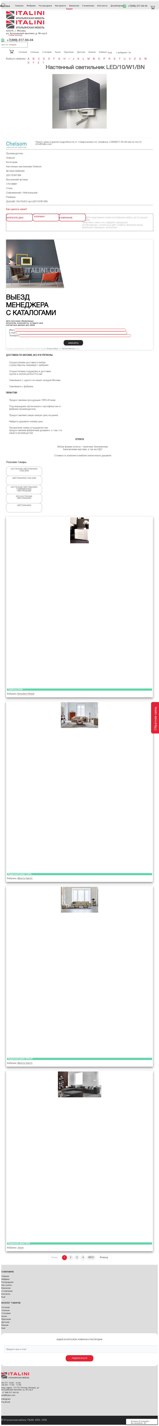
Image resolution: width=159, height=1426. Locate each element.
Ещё (3, 1297)
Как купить (60, 6)
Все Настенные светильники (24, 497)
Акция (69, 9)
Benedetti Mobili (25, 694)
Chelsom (10, 158)
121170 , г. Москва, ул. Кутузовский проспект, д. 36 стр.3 (26, 32)
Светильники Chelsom (24, 478)
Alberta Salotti (24, 879)
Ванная (4, 1325)
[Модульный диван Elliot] (79, 1155)
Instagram (6, 1399)
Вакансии (74, 6)
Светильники (24, 505)
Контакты (102, 6)
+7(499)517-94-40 (118, 142)
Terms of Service (68, 349)
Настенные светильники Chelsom (23, 167)
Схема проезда (15, 35)
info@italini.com (44, 144)
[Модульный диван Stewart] (79, 971)
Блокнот (134, 1421)
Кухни (4, 1316)
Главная (19, 6)
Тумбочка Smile (15, 690)
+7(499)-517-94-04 (137, 6)
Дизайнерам (117, 6)
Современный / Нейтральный (21, 193)
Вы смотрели (137, 1423)
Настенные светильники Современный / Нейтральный (24, 489)
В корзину (39, 216)
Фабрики (31, 6)
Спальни (5, 1310)
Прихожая (6, 1319)
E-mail (12, 333)
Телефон (13, 336)
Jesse (20, 1248)
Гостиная (5, 1308)
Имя (11, 330)
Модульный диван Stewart (20, 1059)
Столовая (6, 1313)
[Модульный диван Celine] (79, 786)
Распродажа (45, 6)
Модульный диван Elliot (19, 1243)
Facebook (5, 1402)
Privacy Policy (52, 349)
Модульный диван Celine (19, 874)
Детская (5, 1322)
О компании (88, 6)
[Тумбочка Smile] (79, 601)
